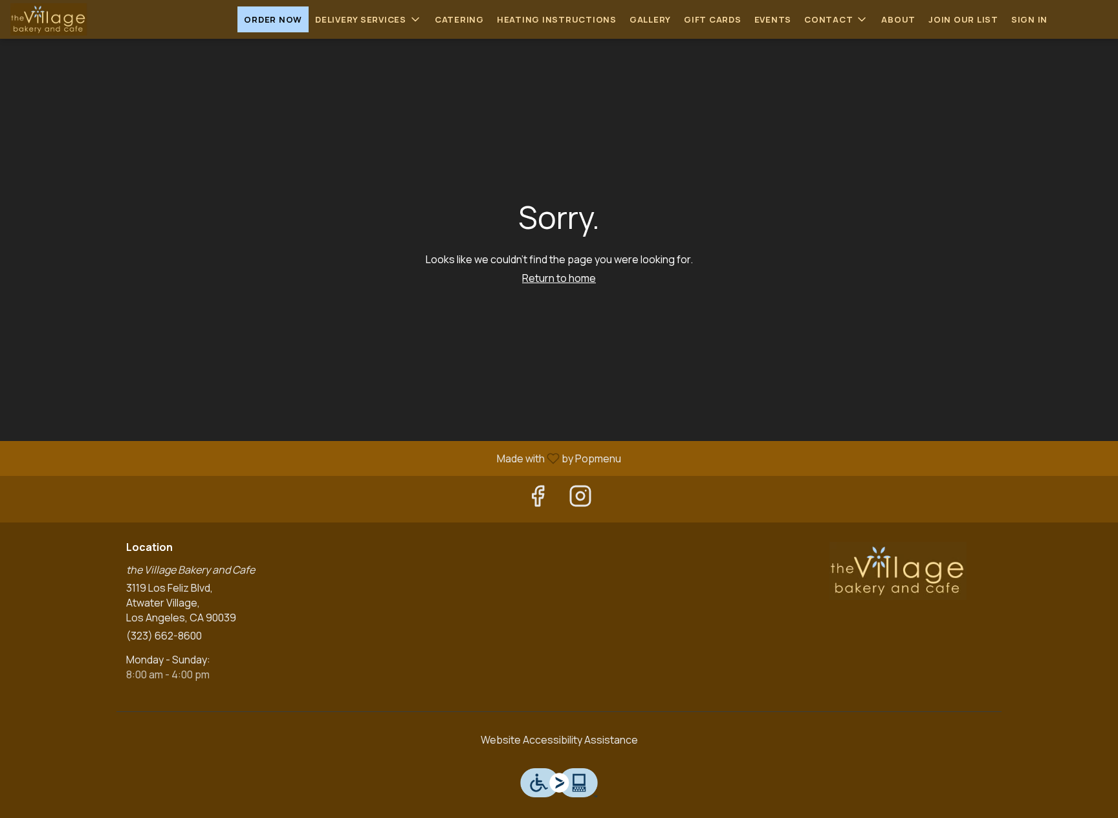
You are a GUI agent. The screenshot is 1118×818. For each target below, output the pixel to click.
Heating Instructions (557, 19)
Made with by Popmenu (315, 457)
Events (773, 19)
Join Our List (963, 19)
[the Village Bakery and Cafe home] (68, 19)
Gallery (650, 19)
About (898, 19)
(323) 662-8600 (164, 636)
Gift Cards (712, 19)
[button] (368, 19)
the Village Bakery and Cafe (899, 571)
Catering (459, 19)
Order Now (273, 19)
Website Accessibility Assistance (559, 740)
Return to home (559, 278)
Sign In (1029, 19)
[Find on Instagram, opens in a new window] (580, 498)
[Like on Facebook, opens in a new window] (537, 498)
